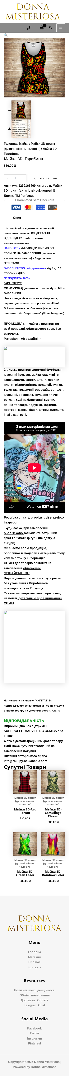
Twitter (34, 1033)
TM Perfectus (24, 195)
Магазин (34, 957)
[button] (6, 35)
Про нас (34, 962)
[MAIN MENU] (60, 27)
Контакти (35, 967)
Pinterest (34, 1043)
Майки (24, 143)
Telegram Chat (34, 1005)
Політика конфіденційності (34, 990)
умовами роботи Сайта (44, 710)
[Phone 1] (28, 28)
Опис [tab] (17, 217)
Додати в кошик (46, 178)
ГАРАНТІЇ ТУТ (13, 283)
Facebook (34, 1028)
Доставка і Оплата (34, 1000)
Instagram (34, 1038)
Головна (10, 143)
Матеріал (11, 338)
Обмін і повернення (35, 995)
